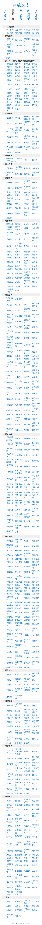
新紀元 (34, 160)
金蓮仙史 (9, 444)
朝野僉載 (35, 582)
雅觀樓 (17, 258)
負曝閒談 (18, 855)
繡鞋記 (26, 876)
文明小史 (27, 887)
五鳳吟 (9, 906)
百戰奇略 (35, 591)
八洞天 (34, 234)
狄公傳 (26, 726)
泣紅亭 (17, 234)
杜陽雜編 (18, 550)
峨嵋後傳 (27, 405)
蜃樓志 (26, 258)
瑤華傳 (26, 359)
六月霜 (26, 789)
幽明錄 (17, 410)
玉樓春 (17, 906)
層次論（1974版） (35, 52)
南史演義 (9, 472)
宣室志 (17, 585)
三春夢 (17, 510)
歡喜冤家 (18, 910)
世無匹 (34, 266)
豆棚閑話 (9, 851)
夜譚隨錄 (9, 663)
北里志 (17, 195)
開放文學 (21, 4)
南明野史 (27, 466)
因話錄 (9, 652)
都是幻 (26, 338)
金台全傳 (9, 118)
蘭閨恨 (34, 204)
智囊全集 (27, 605)
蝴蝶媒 (9, 195)
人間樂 (17, 89)
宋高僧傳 (35, 652)
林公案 (34, 751)
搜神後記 (18, 388)
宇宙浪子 (18, 45)
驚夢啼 (34, 269)
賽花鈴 (34, 192)
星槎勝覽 (9, 168)
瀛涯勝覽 (35, 168)
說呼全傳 (18, 793)
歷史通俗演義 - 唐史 (35, 486)
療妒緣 (26, 246)
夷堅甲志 (35, 588)
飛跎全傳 (27, 855)
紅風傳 (9, 419)
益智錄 (17, 399)
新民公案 (35, 739)
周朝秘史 (27, 438)
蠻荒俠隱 (27, 414)
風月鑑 (9, 192)
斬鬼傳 (17, 826)
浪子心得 (9, 30)
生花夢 (17, 239)
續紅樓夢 (9, 273)
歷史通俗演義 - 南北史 (27, 486)
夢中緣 (17, 102)
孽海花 (26, 865)
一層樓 (26, 195)
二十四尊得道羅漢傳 (27, 364)
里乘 (25, 591)
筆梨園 (34, 188)
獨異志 (34, 550)
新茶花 (34, 286)
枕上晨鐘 (35, 805)
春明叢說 (18, 612)
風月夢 (17, 192)
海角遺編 (18, 455)
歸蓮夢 (9, 327)
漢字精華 (18, 30)
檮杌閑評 (27, 444)
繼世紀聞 (9, 646)
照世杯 (9, 674)
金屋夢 (9, 182)
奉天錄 (26, 612)
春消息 (9, 910)
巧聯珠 (9, 84)
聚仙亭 (34, 394)
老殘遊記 (27, 826)
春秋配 (9, 269)
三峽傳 (34, 137)
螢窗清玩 (9, 188)
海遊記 (17, 809)
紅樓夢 (34, 273)
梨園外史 (27, 572)
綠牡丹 (17, 152)
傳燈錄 (17, 605)
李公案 (26, 705)
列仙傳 (9, 371)
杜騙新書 (18, 805)
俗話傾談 (9, 266)
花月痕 (9, 208)
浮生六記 (9, 559)
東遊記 (17, 310)
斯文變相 (18, 865)
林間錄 (9, 550)
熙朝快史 (27, 269)
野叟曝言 (9, 286)
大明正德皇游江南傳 (18, 246)
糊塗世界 (35, 809)
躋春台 (26, 861)
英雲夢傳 (18, 99)
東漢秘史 (18, 450)
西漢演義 (9, 479)
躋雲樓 (17, 394)
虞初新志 (27, 663)
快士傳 (17, 779)
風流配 (17, 70)
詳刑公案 (18, 743)
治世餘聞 (9, 562)
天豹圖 (34, 255)
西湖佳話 (27, 174)
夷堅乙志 (27, 588)
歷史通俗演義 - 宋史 (18, 495)
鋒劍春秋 (35, 430)
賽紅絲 (17, 73)
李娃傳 (9, 67)
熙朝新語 (27, 624)
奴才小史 (18, 641)
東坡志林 (27, 550)
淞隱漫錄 (27, 559)
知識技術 (18, 33)
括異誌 (9, 388)
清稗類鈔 (27, 562)
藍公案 (26, 739)
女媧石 (9, 876)
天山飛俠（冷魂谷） (9, 364)
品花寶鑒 (18, 269)
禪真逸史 (18, 123)
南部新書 (18, 582)
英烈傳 (26, 527)
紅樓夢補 (35, 278)
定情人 (34, 70)
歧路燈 (17, 290)
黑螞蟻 (9, 424)
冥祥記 (9, 305)
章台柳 (26, 793)
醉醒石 (9, 855)
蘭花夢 (34, 96)
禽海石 (17, 204)
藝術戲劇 (27, 33)
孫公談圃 (27, 602)
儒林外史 (18, 858)
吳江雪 (9, 96)
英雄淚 (34, 784)
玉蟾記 (9, 80)
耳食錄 (34, 620)
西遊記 (26, 356)
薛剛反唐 (35, 779)
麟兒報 (26, 70)
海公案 (34, 705)
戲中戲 (17, 109)
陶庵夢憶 (9, 605)
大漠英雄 (9, 352)
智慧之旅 (18, 52)
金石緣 (26, 224)
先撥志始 (9, 572)
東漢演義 (27, 450)
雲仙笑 (9, 255)
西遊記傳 (35, 356)
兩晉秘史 (9, 510)
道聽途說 (18, 667)
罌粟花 (17, 438)
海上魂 (34, 455)
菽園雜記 (27, 635)
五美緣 (17, 76)
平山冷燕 (27, 76)
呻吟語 (17, 617)
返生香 (9, 218)
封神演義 (27, 316)
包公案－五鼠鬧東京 (27, 731)
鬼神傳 (26, 332)
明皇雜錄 (27, 541)
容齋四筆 (35, 617)
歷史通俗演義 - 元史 (27, 495)
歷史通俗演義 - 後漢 (9, 486)
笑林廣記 (18, 572)
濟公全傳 (18, 316)
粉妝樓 (26, 758)
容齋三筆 (27, 617)
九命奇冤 (35, 726)
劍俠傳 (26, 382)
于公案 (9, 732)
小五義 (26, 143)
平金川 (9, 359)
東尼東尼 (27, 168)
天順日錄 (27, 598)
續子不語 (18, 414)
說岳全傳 (9, 793)
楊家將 (26, 751)
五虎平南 (27, 775)
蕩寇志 (26, 779)
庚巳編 (9, 577)
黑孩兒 (17, 424)
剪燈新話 (9, 690)
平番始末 (18, 594)
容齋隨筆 (9, 620)
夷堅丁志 (9, 588)
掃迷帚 (9, 861)
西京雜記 (9, 594)
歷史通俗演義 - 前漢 (35, 478)
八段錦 (17, 902)
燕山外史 (35, 99)
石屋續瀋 (18, 602)
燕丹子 (17, 630)
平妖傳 (17, 359)
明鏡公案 (9, 705)
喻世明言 (18, 861)
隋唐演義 (18, 521)
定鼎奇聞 (27, 345)
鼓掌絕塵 (18, 188)
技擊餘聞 (35, 608)
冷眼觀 (26, 820)
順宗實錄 (9, 591)
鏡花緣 (9, 805)
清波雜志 (9, 566)
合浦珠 (26, 89)
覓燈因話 (18, 674)
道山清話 (27, 667)
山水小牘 (35, 635)
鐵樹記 (17, 182)
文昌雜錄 (27, 657)
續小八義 (35, 148)
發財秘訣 (35, 855)
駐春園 (17, 96)
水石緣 (26, 67)
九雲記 (26, 73)
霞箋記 (26, 199)
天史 (16, 598)
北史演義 (27, 472)
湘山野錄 (18, 559)
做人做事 (9, 33)
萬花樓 (9, 789)
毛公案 (17, 722)
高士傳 (34, 789)
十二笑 (34, 820)
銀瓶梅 (17, 305)
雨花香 (9, 844)
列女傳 (9, 602)
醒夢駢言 (27, 371)
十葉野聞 (35, 577)
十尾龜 (9, 826)
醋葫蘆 (34, 258)
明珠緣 (17, 801)
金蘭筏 (34, 224)
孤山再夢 (27, 84)
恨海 (25, 266)
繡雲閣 (34, 414)
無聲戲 (17, 266)
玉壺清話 (35, 594)
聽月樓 (26, 96)
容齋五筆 (18, 620)
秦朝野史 (9, 527)
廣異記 (17, 338)
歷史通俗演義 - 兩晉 (18, 486)
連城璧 (9, 697)
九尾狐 (34, 246)
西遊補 (17, 356)
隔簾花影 (35, 906)
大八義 (26, 130)
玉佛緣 (34, 837)
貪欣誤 (17, 684)
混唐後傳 (35, 450)
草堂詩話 (35, 624)
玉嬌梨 (17, 80)
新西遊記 (9, 887)
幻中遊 (34, 282)
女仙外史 (27, 410)
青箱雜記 (9, 617)
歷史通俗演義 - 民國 (18, 503)
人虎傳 (34, 377)
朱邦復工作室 (24, 923)
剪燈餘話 (35, 684)
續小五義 (9, 152)
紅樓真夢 (9, 282)
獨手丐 (34, 352)
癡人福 (17, 252)
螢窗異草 (27, 566)
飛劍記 (26, 377)
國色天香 (18, 916)
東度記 (9, 310)
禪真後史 (35, 332)
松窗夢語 (35, 546)
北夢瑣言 (18, 591)
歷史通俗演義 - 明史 (35, 495)
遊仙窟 (34, 182)
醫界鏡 (34, 861)
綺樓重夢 (18, 273)
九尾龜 (9, 252)
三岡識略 (35, 598)
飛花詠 (9, 89)
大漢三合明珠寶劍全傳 (18, 130)
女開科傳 (35, 102)
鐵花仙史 (27, 64)
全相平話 (35, 521)
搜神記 (26, 388)
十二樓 (26, 239)
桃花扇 (34, 64)
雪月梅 (9, 76)
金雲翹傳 (9, 64)
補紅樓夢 (27, 252)
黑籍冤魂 (18, 882)
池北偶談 (18, 562)
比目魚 (9, 93)
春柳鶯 (34, 93)
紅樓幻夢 (9, 214)
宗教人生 (35, 30)
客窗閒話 (27, 582)
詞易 (8, 58)
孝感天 (9, 246)
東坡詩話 (9, 555)
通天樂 (34, 887)
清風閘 (9, 711)
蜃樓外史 (9, 143)
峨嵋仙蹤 (18, 299)
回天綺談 (27, 882)
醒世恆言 (18, 851)
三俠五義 (9, 137)
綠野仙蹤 (27, 419)
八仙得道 (18, 327)
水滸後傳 (18, 758)
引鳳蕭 (17, 262)
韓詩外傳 (9, 585)
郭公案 (9, 743)
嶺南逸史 (27, 102)
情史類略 (35, 605)
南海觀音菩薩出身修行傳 (9, 344)
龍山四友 (27, 424)
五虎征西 (18, 775)
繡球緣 (17, 105)
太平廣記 (35, 902)
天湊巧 (9, 684)
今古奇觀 (9, 858)
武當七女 (18, 371)
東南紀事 (18, 555)
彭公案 (17, 711)
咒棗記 (26, 394)
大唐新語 (27, 585)
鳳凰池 (9, 70)
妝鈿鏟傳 (35, 876)
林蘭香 (26, 228)
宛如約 (9, 73)
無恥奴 (34, 858)
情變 (25, 93)
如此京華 (9, 882)
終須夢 (9, 105)
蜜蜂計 (9, 680)
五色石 (17, 255)
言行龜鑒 (35, 657)
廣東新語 (27, 577)
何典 (25, 858)
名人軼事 (35, 602)
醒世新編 (35, 851)
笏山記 (9, 123)
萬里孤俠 (18, 405)
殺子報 (17, 726)
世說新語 (9, 608)
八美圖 (9, 239)
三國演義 (27, 510)
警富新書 (18, 739)
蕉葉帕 (9, 102)
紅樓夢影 (9, 278)
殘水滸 (34, 775)
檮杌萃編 (27, 805)
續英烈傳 (35, 527)
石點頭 (9, 258)
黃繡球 (34, 871)
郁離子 (26, 160)
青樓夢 (26, 204)
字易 (25, 45)
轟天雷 (9, 769)
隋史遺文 (27, 521)
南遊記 (34, 338)
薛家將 (9, 784)
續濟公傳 (9, 414)
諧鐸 (8, 667)
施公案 (26, 743)
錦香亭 (17, 64)
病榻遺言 (35, 585)
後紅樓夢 (27, 192)
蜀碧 (16, 652)
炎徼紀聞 (18, 566)
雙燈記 (9, 204)
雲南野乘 (35, 472)
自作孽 (26, 815)
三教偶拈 (9, 515)
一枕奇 (34, 252)
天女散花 (35, 359)
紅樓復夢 (27, 278)
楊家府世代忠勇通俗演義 (18, 751)
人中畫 (34, 262)
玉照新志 (27, 594)
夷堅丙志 (18, 588)
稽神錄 (34, 321)
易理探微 (18, 40)
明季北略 (9, 541)
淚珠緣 (17, 286)
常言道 (26, 809)
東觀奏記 (35, 555)
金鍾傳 (26, 546)
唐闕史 (9, 630)
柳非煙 (17, 118)
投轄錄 (26, 608)
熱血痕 (26, 461)
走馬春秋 (18, 321)
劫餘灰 (17, 815)
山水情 (26, 208)
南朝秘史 (35, 466)
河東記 (34, 310)
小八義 (17, 143)
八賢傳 (9, 722)
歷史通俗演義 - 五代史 (9, 495)
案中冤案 (9, 726)
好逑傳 (34, 105)
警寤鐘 (34, 865)
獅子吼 (9, 837)
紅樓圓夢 (18, 278)
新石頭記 (27, 286)
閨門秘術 (9, 224)
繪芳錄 (17, 214)
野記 (25, 646)
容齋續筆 (27, 620)
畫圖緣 (34, 73)
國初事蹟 (35, 646)
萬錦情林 (18, 208)
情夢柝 (17, 93)
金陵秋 (34, 438)
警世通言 (18, 871)
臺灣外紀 (35, 461)
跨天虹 (26, 684)
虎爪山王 (18, 430)
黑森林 (34, 419)
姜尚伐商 (9, 405)
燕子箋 (26, 99)
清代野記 (35, 562)
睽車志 (17, 546)
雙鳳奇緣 (9, 382)
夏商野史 (35, 515)
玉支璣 (34, 76)
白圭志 (34, 67)
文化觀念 (35, 33)
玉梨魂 (17, 199)
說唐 (16, 532)
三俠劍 (17, 137)
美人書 (9, 99)
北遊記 (9, 356)
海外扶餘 (27, 455)
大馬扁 (34, 831)
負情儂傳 (9, 262)
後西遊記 (35, 327)
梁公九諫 (27, 674)
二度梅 (34, 80)
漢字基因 (35, 40)
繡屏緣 (26, 105)
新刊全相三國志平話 (27, 690)
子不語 (17, 377)
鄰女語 (9, 815)
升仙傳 (17, 332)
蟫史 (34, 680)
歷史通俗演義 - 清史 (9, 503)
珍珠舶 (26, 255)
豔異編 (34, 910)
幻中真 (34, 214)
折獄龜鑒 (18, 608)
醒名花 (26, 906)
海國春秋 (35, 228)
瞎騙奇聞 (35, 801)
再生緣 (34, 195)
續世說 (34, 641)
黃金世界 (27, 871)
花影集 (26, 630)
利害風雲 (27, 30)
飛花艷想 (35, 84)
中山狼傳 (27, 837)
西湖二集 (18, 174)
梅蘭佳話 (18, 67)
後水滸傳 (9, 764)
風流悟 (9, 902)
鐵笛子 (26, 305)
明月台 (9, 801)
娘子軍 (17, 282)
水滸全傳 (9, 758)
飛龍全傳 (9, 779)
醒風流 (17, 84)
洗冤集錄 (35, 559)
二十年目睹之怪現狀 (27, 843)
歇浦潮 (17, 224)
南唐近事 (9, 582)
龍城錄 (9, 657)
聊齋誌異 (9, 399)
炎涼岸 (26, 234)
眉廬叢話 (35, 541)
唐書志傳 (18, 466)
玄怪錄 (26, 430)
